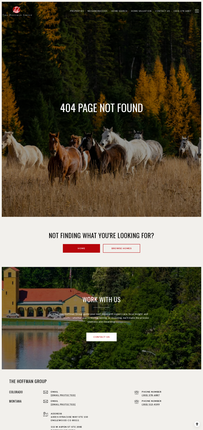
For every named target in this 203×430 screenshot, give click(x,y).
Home (81, 248)
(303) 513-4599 (151, 404)
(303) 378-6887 (151, 395)
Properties (77, 11)
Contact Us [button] (101, 337)
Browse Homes (122, 248)
